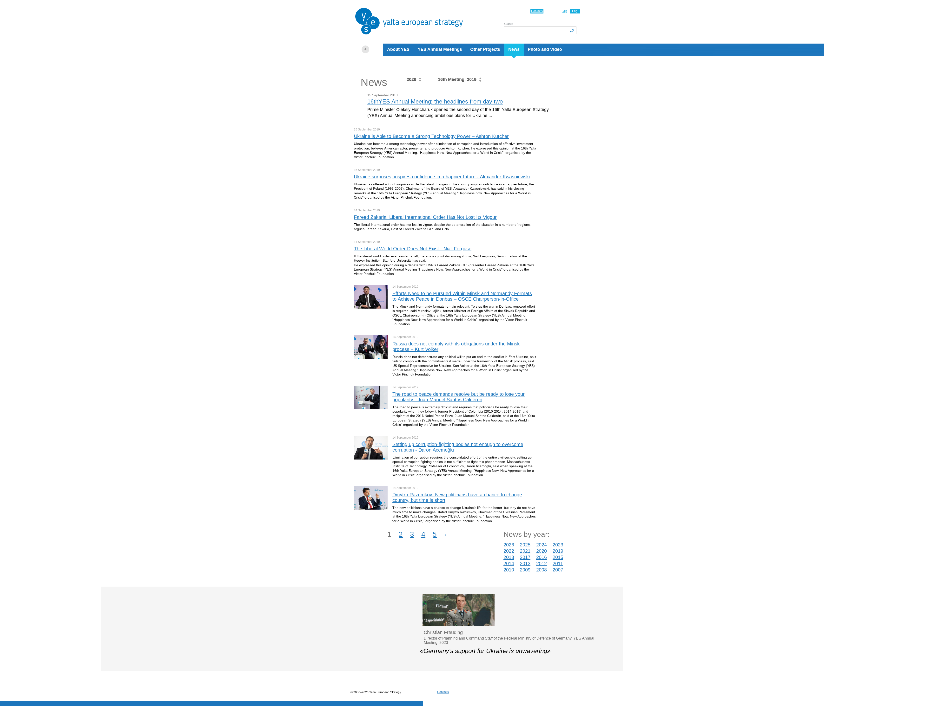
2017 (525, 557)
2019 (558, 551)
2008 (541, 569)
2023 (558, 544)
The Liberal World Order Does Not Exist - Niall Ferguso (412, 248)
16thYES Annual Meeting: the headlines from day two (435, 101)
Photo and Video (545, 49)
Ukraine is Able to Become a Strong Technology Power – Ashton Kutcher (431, 136)
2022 (508, 551)
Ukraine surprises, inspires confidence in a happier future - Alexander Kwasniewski (442, 176)
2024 (541, 544)
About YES (398, 49)
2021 (525, 551)
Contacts (537, 11)
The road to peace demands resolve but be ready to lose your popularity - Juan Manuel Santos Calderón (458, 396)
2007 (558, 569)
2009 (525, 569)
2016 (541, 557)
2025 (525, 544)
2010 (508, 569)
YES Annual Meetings (440, 49)
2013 (525, 563)
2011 (558, 563)
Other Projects (485, 49)
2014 (508, 563)
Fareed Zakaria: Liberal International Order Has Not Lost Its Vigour (425, 217)
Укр (564, 11)
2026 (508, 544)
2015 (558, 557)
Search (508, 24)
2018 (508, 557)
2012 (541, 563)
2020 (541, 551)
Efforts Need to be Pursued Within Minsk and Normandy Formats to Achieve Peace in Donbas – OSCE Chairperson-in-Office (462, 296)
